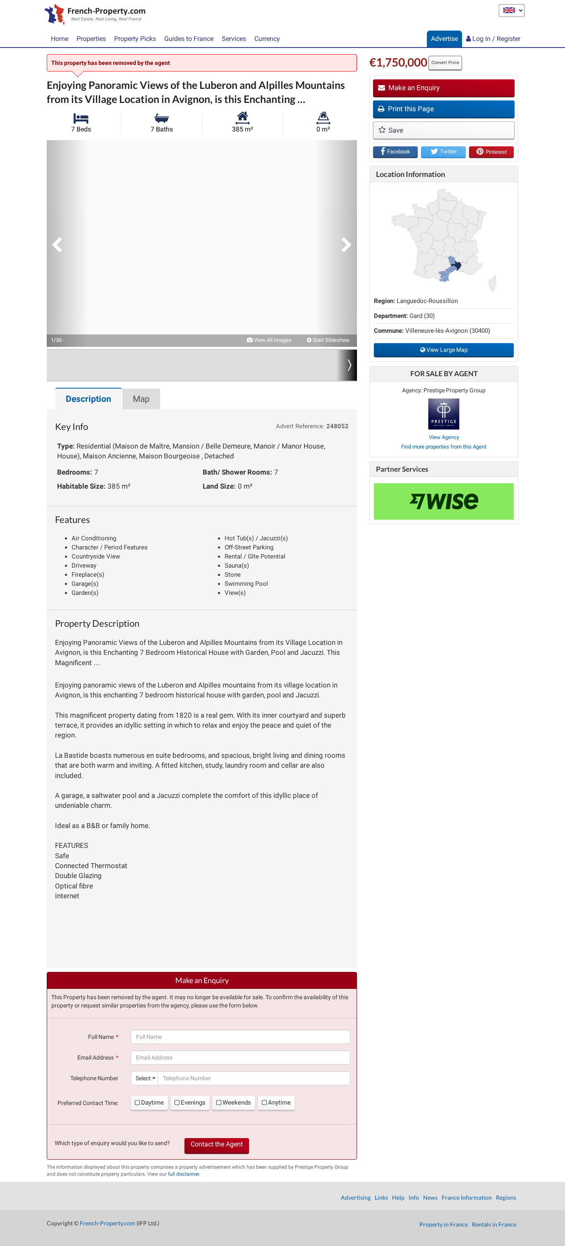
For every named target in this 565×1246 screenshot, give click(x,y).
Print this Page (410, 109)
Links (381, 1197)
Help (398, 1197)
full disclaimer (183, 1174)
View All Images (272, 340)
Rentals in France (494, 1224)
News (430, 1197)
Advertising (356, 1197)
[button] (67, 243)
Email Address (95, 1057)
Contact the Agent (217, 1144)
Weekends (237, 1102)
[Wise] (444, 501)
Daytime (152, 1102)
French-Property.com (107, 1223)
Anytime (279, 1102)
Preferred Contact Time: (87, 1103)
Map (141, 399)
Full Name (101, 1037)
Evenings (193, 1102)
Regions (506, 1197)
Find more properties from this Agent (443, 447)
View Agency (444, 437)
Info (414, 1197)
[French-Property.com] (93, 15)
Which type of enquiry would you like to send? (112, 1143)
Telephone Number (94, 1078)
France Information (467, 1197)
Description (88, 399)
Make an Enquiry (413, 88)
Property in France (443, 1224)
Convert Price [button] (445, 62)
